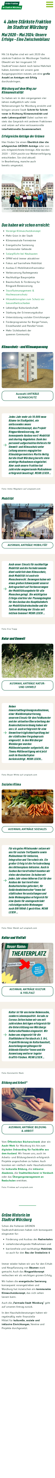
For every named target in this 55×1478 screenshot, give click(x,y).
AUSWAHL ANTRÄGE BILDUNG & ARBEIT (27, 1129)
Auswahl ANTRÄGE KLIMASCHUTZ (27, 395)
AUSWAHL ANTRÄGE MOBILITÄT (28, 545)
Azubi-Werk (8, 1145)
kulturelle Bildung (16, 1169)
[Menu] (49, 4)
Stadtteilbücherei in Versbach (36, 1172)
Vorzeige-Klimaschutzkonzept (23, 231)
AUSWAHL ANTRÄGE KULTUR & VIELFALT (27, 991)
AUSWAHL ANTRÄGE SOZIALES (27, 829)
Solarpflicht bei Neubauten (22, 253)
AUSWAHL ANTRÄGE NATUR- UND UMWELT (27, 685)
